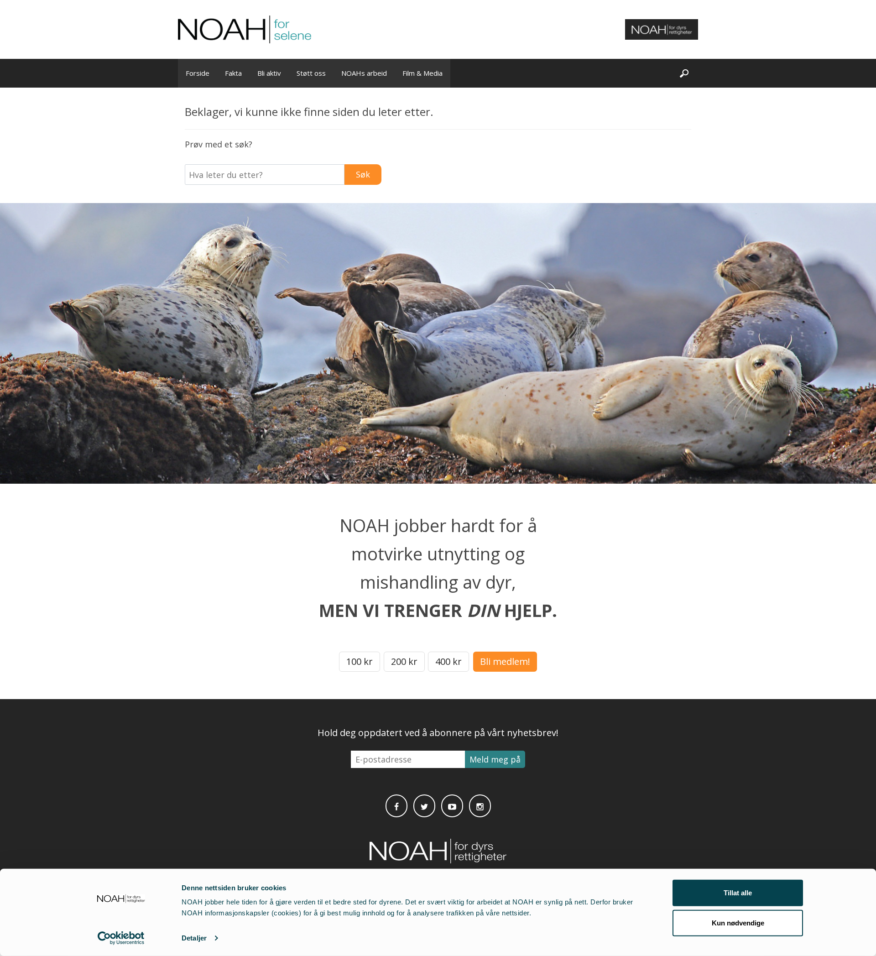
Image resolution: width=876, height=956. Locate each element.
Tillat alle (738, 893)
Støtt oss (311, 73)
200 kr (404, 661)
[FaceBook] (396, 805)
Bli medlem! (505, 661)
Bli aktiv (269, 73)
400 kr (448, 661)
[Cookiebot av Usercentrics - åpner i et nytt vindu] (121, 938)
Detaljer (194, 938)
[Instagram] (480, 805)
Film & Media (422, 73)
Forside (197, 73)
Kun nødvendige (738, 922)
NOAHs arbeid (364, 73)
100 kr (359, 661)
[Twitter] (424, 805)
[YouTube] (452, 805)
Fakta (233, 73)
